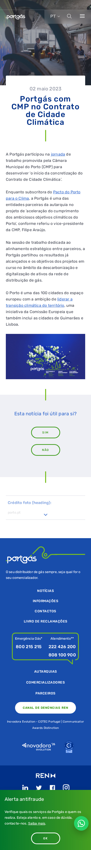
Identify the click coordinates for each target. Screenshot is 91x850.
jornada (58, 154)
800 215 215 (28, 646)
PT (53, 16)
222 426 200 (62, 646)
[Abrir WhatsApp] (81, 823)
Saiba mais (36, 823)
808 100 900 (62, 655)
